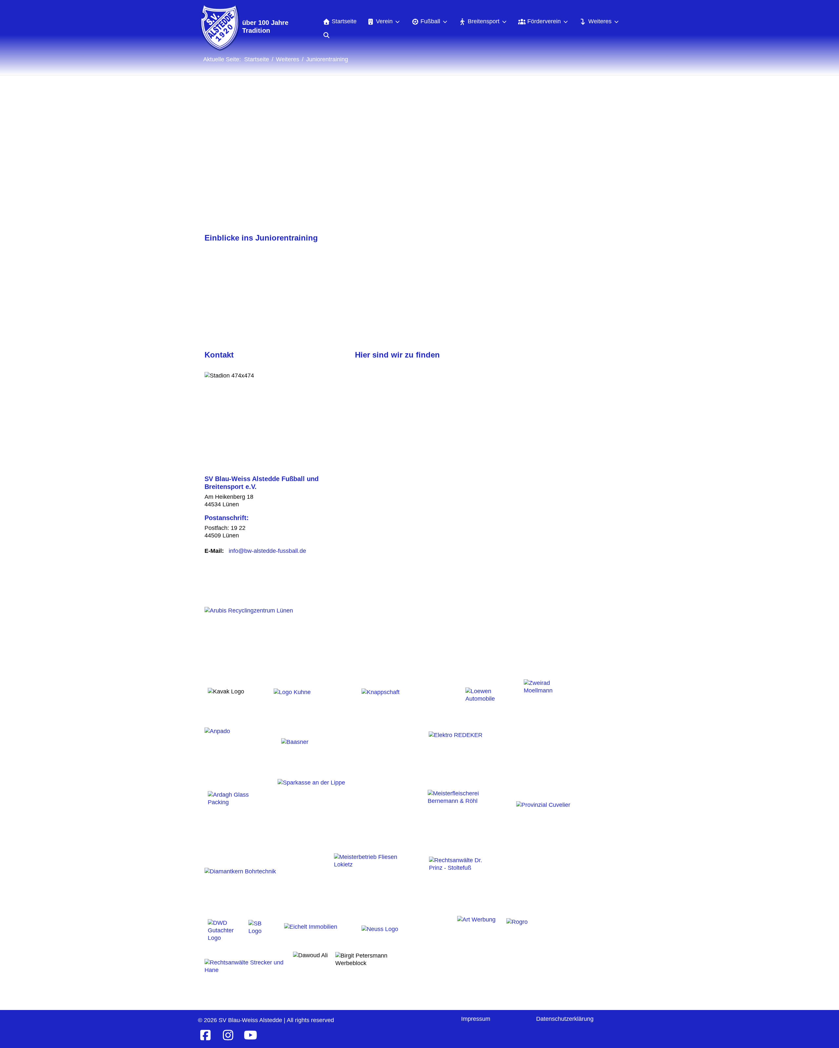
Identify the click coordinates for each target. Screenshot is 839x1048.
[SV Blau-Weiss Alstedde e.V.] (219, 27)
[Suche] (326, 35)
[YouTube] (250, 1035)
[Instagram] (228, 1035)
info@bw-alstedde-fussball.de (267, 551)
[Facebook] (205, 1035)
